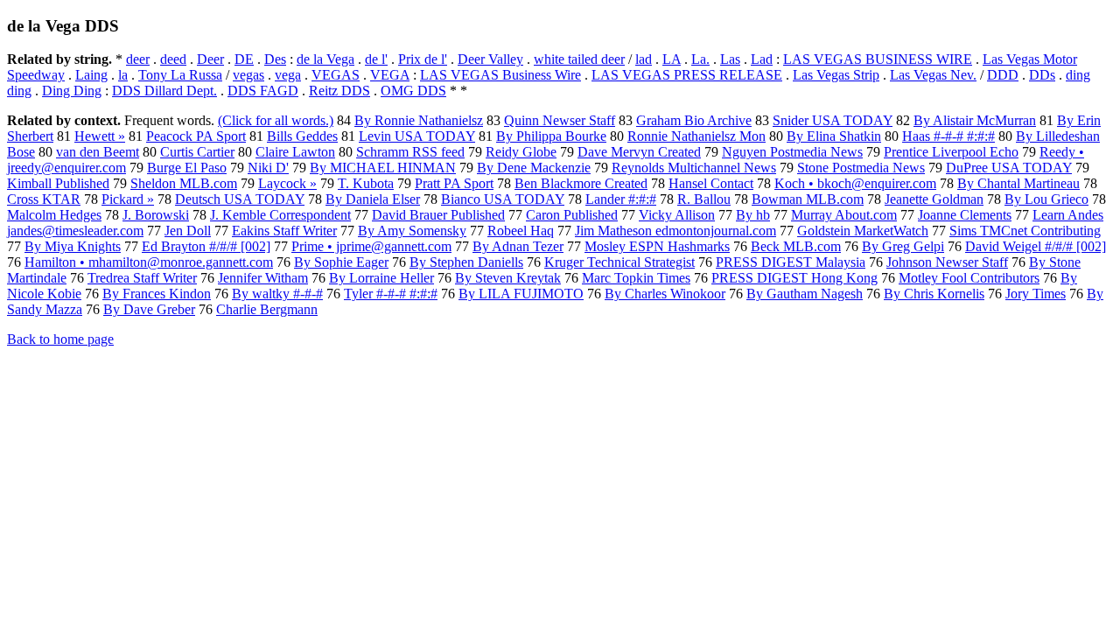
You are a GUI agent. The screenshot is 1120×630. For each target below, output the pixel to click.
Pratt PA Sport (454, 183)
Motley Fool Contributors (969, 277)
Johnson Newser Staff (947, 262)
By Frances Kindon (156, 293)
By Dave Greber (149, 309)
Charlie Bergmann (267, 309)
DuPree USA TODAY (1009, 167)
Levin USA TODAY (417, 136)
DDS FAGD (263, 90)
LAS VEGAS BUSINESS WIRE (877, 59)
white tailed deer (579, 59)
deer (138, 59)
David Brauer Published (438, 214)
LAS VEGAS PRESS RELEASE (687, 74)
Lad (762, 59)
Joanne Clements (965, 214)
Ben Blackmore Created (581, 183)
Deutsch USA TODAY (239, 199)
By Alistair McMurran (975, 120)
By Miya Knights (72, 246)
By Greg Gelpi (903, 246)
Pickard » (128, 199)
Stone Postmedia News (861, 167)
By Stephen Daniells (466, 262)
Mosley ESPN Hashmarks (657, 246)
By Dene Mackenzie (534, 167)
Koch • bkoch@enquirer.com (855, 183)
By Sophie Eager (341, 262)
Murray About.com (844, 214)
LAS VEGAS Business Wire (500, 74)
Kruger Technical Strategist (619, 262)
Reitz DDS (339, 90)
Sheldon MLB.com (183, 183)
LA (671, 59)
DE (244, 59)
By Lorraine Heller (381, 277)
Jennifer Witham (263, 277)
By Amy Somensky (412, 230)
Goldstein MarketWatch (862, 230)
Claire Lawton (295, 151)
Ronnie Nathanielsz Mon (696, 136)
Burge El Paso (187, 167)
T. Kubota (366, 183)
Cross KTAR (43, 199)
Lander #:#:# (620, 199)
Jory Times (1035, 293)
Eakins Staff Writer (284, 230)
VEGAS (336, 74)
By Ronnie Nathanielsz (418, 120)
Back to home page (60, 339)
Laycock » (287, 183)
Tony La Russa (180, 74)
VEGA (390, 74)
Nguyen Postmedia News (792, 151)
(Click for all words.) (275, 120)
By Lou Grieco (1046, 199)
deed (173, 59)
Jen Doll (187, 230)
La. (700, 59)
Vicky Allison (677, 214)
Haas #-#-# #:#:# (948, 136)
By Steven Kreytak (508, 277)
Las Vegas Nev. (933, 74)
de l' (376, 59)
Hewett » (99, 136)
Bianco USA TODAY (502, 199)
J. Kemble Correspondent (280, 214)
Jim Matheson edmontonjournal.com (675, 230)
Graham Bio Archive (694, 120)
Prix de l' (422, 59)
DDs (1042, 74)
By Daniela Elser (373, 199)
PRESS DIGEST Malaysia (790, 262)
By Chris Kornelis (934, 293)
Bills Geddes (302, 136)
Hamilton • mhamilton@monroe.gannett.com (148, 262)
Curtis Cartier (197, 151)
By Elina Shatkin (834, 136)
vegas (248, 74)
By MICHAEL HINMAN (383, 167)
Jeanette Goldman (934, 199)
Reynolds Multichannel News (694, 167)
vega (288, 74)
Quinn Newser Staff (559, 120)
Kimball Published (58, 183)
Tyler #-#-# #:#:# (391, 293)
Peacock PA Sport (196, 136)
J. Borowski (155, 214)
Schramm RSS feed (410, 151)
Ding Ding (72, 90)
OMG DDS (413, 90)
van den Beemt (97, 151)
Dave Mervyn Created (639, 151)
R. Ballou (704, 199)
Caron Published (572, 214)
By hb (753, 214)
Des (275, 59)
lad (643, 59)
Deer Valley (490, 59)
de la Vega (325, 59)
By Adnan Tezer (518, 246)
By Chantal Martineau (1018, 183)
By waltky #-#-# (277, 293)
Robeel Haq (520, 230)
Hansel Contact (710, 183)
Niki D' (268, 167)
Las (730, 59)
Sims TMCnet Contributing (1025, 230)
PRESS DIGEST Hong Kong (794, 277)
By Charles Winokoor (665, 293)
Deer (210, 59)
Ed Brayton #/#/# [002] (206, 246)
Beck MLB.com (796, 246)
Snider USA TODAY (832, 120)
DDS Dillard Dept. (164, 90)
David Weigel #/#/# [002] (1035, 246)
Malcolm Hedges (54, 214)
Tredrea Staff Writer (142, 277)
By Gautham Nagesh (804, 293)
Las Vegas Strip (836, 74)
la (123, 74)
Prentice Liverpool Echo (951, 151)
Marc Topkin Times (636, 277)
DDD (1002, 74)
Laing (91, 74)
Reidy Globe (521, 151)
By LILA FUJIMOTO (521, 293)
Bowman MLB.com (808, 199)
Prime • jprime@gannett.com (371, 246)
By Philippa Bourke (551, 136)
